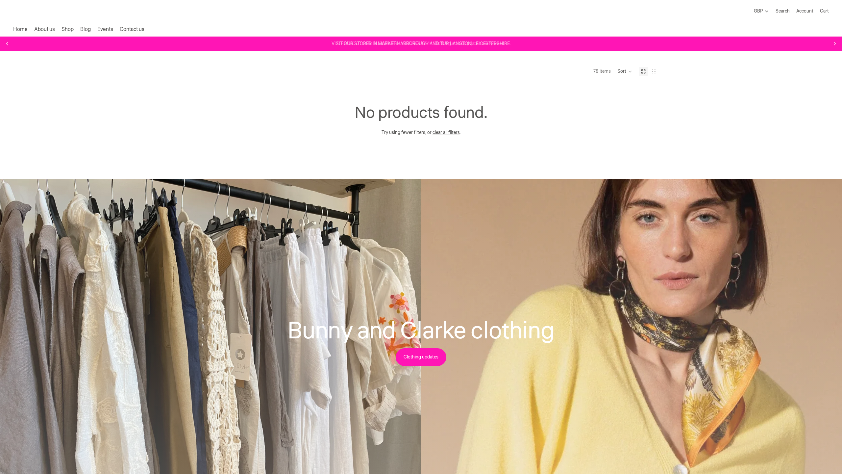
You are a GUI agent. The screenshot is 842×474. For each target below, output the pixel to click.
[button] (624, 71)
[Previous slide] (7, 44)
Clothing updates (421, 357)
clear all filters (446, 132)
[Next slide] (835, 44)
